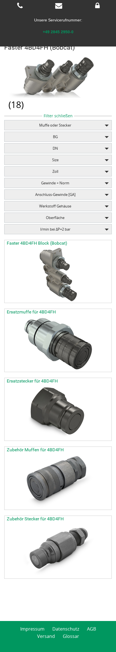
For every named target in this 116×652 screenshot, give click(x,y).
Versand (46, 636)
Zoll (55, 171)
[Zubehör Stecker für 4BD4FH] (58, 550)
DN (55, 148)
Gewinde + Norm (55, 182)
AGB (91, 629)
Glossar (71, 636)
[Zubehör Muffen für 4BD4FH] (58, 481)
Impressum (32, 629)
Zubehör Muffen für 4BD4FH (35, 449)
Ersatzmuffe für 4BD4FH (31, 312)
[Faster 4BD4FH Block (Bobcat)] (58, 274)
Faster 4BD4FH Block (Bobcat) (37, 243)
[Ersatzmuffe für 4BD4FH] (58, 343)
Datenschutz (65, 629)
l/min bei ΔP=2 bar (55, 229)
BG (55, 136)
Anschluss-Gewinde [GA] (55, 194)
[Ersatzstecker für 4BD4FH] (58, 412)
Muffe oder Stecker (55, 125)
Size (55, 159)
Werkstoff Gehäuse (55, 206)
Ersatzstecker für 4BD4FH (32, 381)
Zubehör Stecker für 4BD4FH (35, 518)
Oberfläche (55, 217)
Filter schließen (58, 115)
